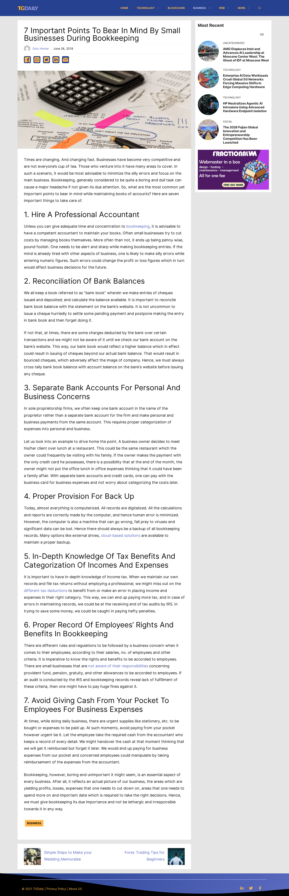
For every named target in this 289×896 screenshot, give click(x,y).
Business (199, 8)
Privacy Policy (56, 889)
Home (124, 8)
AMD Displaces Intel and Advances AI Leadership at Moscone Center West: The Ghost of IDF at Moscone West (246, 54)
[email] (65, 59)
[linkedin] (55, 59)
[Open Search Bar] (259, 8)
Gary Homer (40, 48)
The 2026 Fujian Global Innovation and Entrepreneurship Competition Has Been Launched (240, 134)
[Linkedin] (242, 888)
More (241, 8)
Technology (146, 8)
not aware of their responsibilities (118, 666)
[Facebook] (260, 888)
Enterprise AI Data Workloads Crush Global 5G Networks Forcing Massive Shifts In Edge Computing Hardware (245, 81)
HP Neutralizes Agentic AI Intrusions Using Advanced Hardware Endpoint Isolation (245, 107)
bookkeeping (138, 226)
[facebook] (27, 59)
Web (222, 8)
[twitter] (46, 59)
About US (75, 889)
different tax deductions (45, 590)
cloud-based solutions (120, 535)
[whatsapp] (36, 59)
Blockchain (176, 8)
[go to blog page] (262, 34)
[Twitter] (251, 888)
